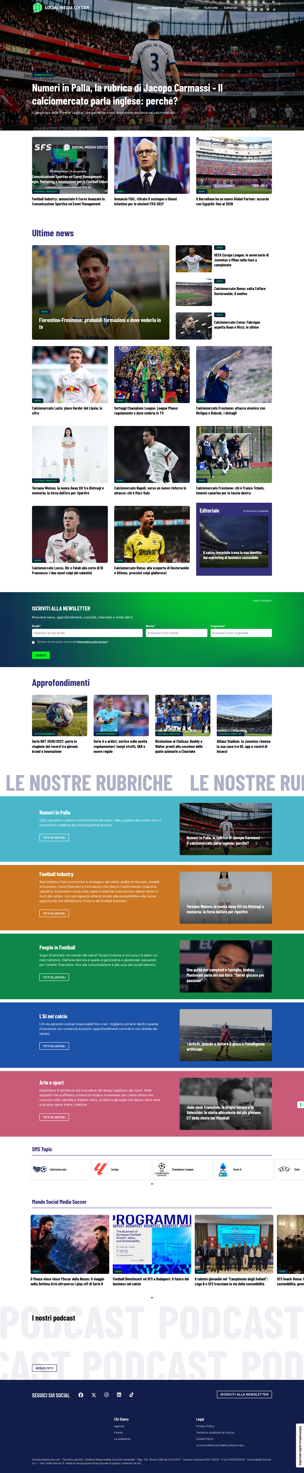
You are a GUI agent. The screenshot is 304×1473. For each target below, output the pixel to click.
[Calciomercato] (60, 1169)
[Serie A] (243, 1169)
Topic (247, 8)
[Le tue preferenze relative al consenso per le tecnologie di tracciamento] (300, 1104)
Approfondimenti (165, 8)
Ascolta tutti (44, 1368)
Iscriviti (41, 655)
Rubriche (211, 8)
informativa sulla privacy (92, 641)
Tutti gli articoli (54, 837)
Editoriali (230, 8)
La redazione (122, 1439)
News (141, 8)
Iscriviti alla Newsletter (244, 1394)
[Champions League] (182, 1169)
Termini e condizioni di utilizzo (215, 1432)
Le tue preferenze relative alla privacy (220, 1445)
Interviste (191, 8)
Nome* (150, 626)
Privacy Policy (205, 1426)
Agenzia (119, 1426)
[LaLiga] (121, 1169)
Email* (36, 626)
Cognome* (218, 626)
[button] (295, 1172)
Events (118, 1432)
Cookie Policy (205, 1439)
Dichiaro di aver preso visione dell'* (73, 641)
